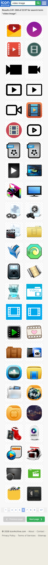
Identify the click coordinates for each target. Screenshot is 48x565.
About (31, 531)
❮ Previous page (14, 519)
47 (41, 510)
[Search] (38, 3)
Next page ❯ (35, 519)
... (9, 510)
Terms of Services (27, 535)
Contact (40, 531)
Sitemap (42, 535)
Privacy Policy (8, 535)
